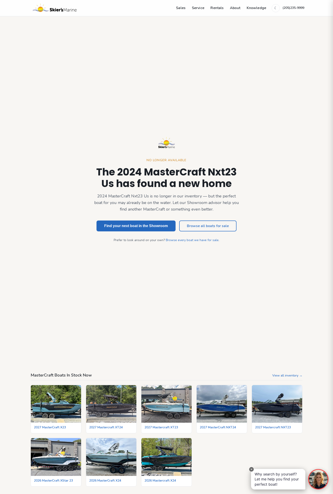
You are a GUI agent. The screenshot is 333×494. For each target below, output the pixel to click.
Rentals (217, 7)
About (235, 7)
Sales (181, 7)
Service (198, 7)
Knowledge (256, 7)
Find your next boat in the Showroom (136, 226)
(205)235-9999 (293, 8)
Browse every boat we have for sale (192, 240)
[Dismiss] (251, 469)
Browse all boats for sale (208, 225)
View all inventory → (287, 375)
